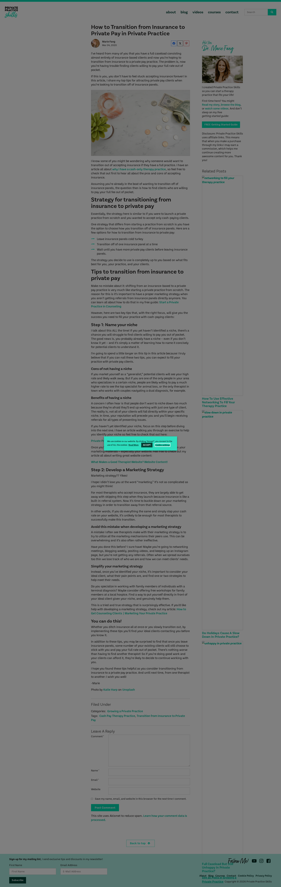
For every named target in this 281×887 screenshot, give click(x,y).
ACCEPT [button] (147, 445)
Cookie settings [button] (162, 445)
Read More (133, 445)
